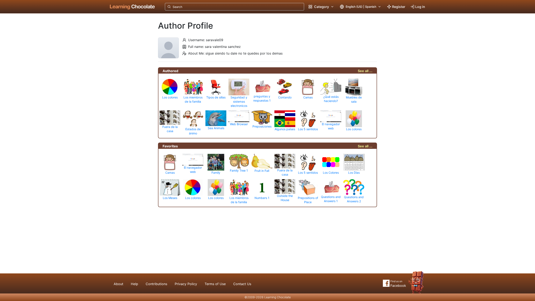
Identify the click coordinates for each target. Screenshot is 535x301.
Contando (285, 97)
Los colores (170, 97)
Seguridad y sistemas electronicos (239, 101)
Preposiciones (261, 126)
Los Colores (331, 172)
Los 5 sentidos (308, 129)
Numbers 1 (262, 198)
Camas (308, 97)
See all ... (365, 71)
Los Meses (170, 198)
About (118, 284)
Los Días (354, 172)
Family (215, 172)
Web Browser (239, 124)
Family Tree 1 (239, 170)
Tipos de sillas (215, 97)
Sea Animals (216, 128)
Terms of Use (215, 284)
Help (134, 284)
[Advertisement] (129, 82)
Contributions (156, 284)
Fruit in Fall (262, 170)
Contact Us (242, 284)
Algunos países (285, 129)
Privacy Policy (186, 284)
